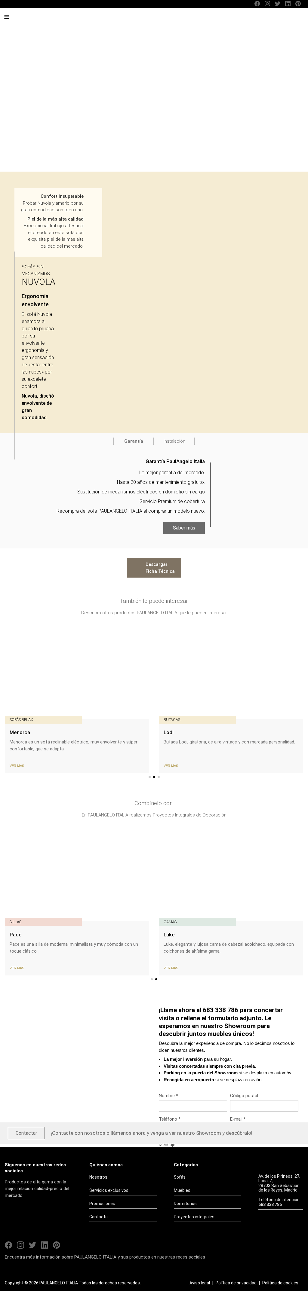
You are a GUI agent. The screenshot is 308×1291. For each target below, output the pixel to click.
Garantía (133, 441)
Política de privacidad (236, 1282)
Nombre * (168, 1095)
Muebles (182, 1190)
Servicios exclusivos (108, 1190)
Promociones (102, 1203)
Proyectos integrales (194, 1216)
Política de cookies (280, 1282)
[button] (150, 777)
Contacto (98, 1216)
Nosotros (98, 1177)
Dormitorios (185, 1203)
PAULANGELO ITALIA (51, 19)
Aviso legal (199, 1282)
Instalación (174, 441)
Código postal (244, 1095)
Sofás (180, 1177)
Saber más (184, 528)
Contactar (26, 1133)
